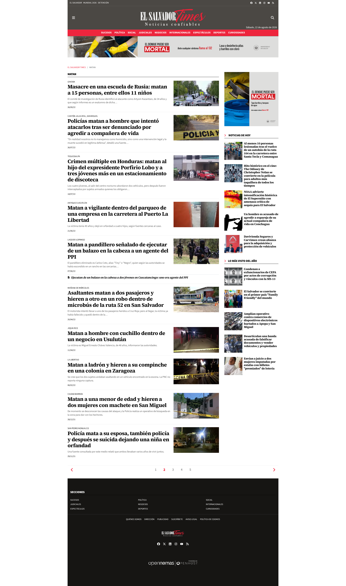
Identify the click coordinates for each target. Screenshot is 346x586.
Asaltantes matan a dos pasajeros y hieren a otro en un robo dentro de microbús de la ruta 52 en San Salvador (116, 298)
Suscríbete (177, 519)
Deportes (143, 508)
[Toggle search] (272, 18)
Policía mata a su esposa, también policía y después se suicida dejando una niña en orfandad (118, 439)
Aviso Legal (191, 519)
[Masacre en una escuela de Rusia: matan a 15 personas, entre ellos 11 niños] (196, 93)
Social (209, 500)
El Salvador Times (77, 67)
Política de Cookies (210, 519)
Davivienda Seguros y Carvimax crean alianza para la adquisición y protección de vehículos (260, 242)
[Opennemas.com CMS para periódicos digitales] (173, 566)
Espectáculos (77, 508)
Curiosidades (212, 508)
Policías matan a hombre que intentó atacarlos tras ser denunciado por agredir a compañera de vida (113, 127)
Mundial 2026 (89, 2)
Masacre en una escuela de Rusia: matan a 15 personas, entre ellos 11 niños (117, 89)
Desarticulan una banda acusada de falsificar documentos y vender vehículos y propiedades (260, 341)
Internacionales (214, 504)
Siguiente (274, 470)
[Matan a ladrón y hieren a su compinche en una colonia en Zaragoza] (196, 371)
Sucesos (74, 500)
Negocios (143, 504)
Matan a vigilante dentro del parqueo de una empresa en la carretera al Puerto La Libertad (118, 213)
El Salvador (76, 2)
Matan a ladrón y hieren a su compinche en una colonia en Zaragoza (117, 367)
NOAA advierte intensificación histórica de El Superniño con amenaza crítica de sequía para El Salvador (260, 198)
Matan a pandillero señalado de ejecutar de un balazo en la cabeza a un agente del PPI (118, 250)
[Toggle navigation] (73, 18)
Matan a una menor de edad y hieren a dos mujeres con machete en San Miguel (117, 402)
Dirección (149, 519)
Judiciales (75, 504)
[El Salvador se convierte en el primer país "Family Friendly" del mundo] (233, 299)
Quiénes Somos (133, 519)
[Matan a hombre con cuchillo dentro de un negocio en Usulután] (196, 340)
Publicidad (162, 519)
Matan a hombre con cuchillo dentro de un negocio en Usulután (116, 336)
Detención (103, 2)
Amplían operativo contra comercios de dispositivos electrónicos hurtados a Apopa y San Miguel (261, 320)
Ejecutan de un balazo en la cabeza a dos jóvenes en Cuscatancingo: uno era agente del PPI (129, 278)
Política (142, 500)
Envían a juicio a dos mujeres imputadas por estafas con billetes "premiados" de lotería (260, 364)
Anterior (72, 470)
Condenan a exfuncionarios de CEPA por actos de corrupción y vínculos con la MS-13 (260, 274)
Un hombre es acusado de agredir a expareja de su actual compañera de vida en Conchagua (261, 219)
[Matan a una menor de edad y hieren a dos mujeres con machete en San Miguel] (196, 406)
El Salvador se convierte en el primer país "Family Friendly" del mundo (261, 294)
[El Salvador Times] (173, 18)
